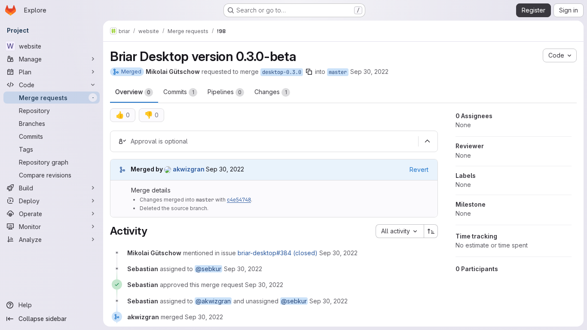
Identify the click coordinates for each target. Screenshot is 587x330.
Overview (132, 91)
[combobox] (400, 231)
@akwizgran (213, 301)
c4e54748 (239, 199)
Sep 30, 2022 (369, 71)
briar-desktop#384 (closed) (278, 253)
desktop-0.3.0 (281, 72)
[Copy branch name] (309, 72)
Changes (270, 91)
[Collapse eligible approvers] (427, 141)
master (338, 72)
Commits (178, 91)
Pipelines (225, 91)
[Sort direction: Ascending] (431, 231)
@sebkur (208, 268)
